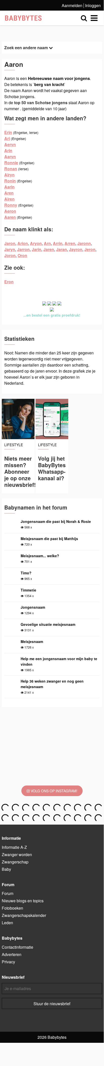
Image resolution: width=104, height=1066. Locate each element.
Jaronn (84, 243)
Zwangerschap (15, 862)
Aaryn (10, 156)
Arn (47, 243)
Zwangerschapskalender (24, 915)
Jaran (61, 249)
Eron (9, 282)
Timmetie (28, 590)
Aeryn (10, 144)
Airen (9, 199)
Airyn (9, 175)
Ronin (10, 181)
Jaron (9, 243)
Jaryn (9, 249)
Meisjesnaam (32, 641)
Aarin (9, 187)
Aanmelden (72, 5)
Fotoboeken (12, 908)
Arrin (57, 243)
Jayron (75, 249)
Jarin (36, 249)
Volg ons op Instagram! (53, 790)
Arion (22, 243)
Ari (7, 138)
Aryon (36, 243)
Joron (10, 255)
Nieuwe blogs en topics (23, 901)
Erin (8, 132)
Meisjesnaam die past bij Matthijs (49, 538)
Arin (8, 150)
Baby (6, 869)
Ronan (10, 169)
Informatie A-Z (14, 847)
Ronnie (11, 162)
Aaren (10, 217)
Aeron (10, 211)
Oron (22, 255)
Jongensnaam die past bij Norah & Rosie (56, 521)
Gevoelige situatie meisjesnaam (48, 624)
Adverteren (11, 954)
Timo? (26, 572)
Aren (9, 193)
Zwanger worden (17, 854)
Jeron (89, 249)
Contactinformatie (17, 947)
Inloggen (93, 5)
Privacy (8, 962)
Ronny (10, 205)
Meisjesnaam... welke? (40, 555)
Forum (7, 893)
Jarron (23, 249)
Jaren (48, 249)
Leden (7, 922)
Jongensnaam (33, 607)
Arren (69, 243)
